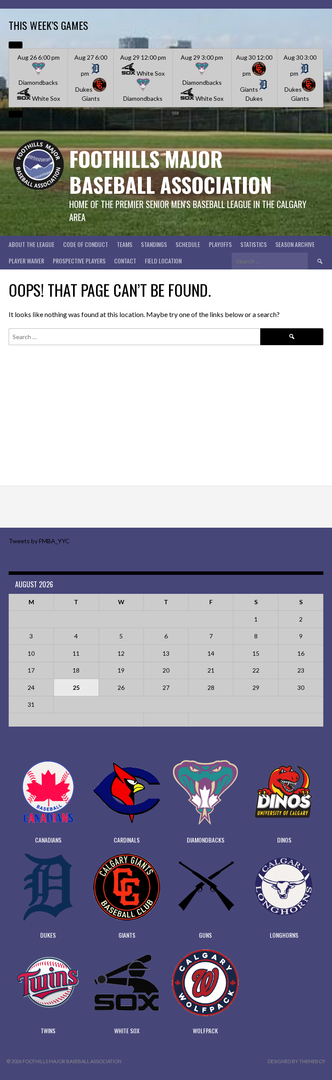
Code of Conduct (85, 244)
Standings (154, 244)
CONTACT (125, 260)
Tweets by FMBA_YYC (39, 541)
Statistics (253, 244)
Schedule (188, 244)
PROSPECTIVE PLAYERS (79, 260)
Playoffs (220, 244)
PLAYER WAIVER (26, 260)
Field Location (163, 260)
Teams (124, 244)
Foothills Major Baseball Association (170, 171)
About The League (31, 244)
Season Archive (295, 244)
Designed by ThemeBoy (297, 1061)
